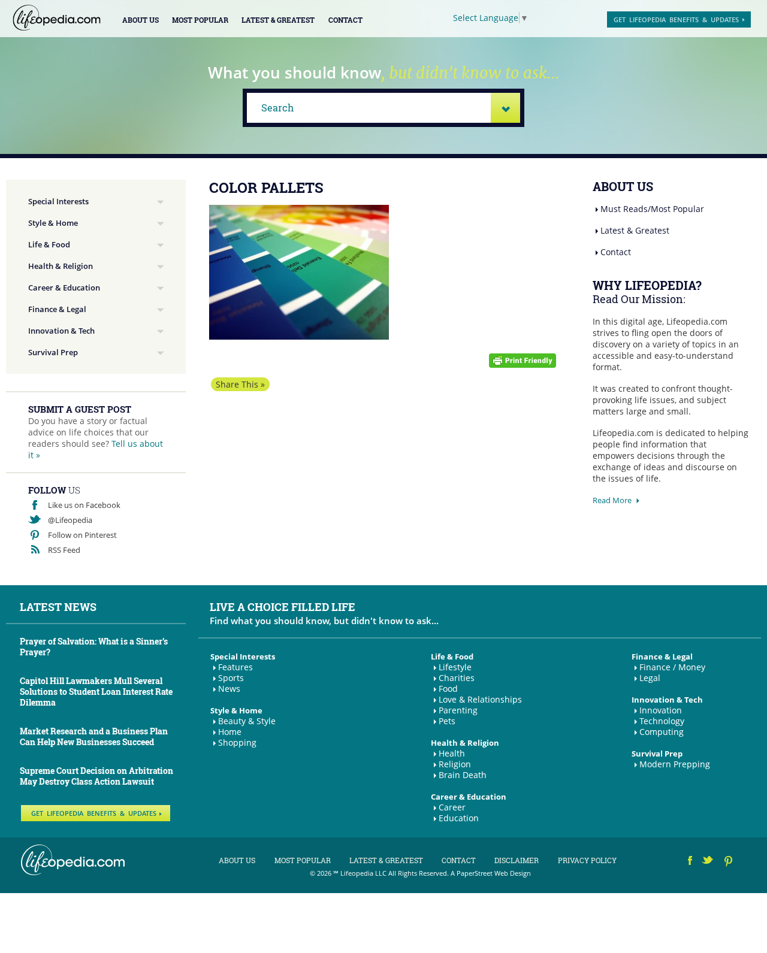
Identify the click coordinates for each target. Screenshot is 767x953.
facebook (690, 862)
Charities (457, 677)
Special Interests (58, 201)
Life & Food (49, 244)
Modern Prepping (674, 764)
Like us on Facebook (84, 505)
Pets (447, 721)
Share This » (240, 384)
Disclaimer (516, 860)
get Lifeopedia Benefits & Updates (676, 19)
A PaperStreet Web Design (491, 873)
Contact (345, 20)
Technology (661, 721)
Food (448, 688)
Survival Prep (53, 352)
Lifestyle (455, 667)
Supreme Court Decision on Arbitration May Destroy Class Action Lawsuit (96, 776)
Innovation (660, 710)
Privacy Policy (587, 860)
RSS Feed (64, 550)
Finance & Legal (57, 309)
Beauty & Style (247, 721)
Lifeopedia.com (57, 18)
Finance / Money (672, 667)
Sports (231, 677)
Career (452, 807)
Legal (649, 677)
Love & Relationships (480, 699)
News (229, 688)
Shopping (237, 742)
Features (235, 667)
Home (229, 731)
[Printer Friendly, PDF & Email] (522, 359)
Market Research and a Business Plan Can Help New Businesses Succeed (94, 736)
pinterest (728, 862)
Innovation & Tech (61, 330)
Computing (661, 731)
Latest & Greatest (278, 20)
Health (452, 753)
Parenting (458, 710)
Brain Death (463, 774)
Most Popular (200, 20)
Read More (612, 500)
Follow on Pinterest (82, 535)
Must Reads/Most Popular (652, 208)
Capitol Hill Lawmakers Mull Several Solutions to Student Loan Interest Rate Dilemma (96, 691)
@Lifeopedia (70, 520)
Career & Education (64, 287)
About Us (140, 20)
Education (459, 818)
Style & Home (53, 222)
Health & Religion (60, 266)
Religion (455, 764)
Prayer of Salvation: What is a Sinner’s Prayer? (94, 647)
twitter (708, 862)
